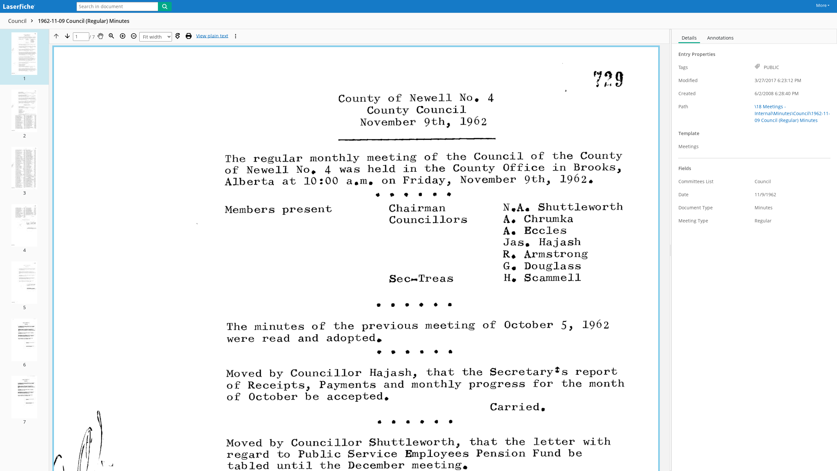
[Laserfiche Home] (34, 7)
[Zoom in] (122, 36)
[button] (24, 57)
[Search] (165, 6)
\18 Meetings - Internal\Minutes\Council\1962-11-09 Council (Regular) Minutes (792, 113)
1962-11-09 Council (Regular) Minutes (83, 21)
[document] (754, 250)
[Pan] (100, 36)
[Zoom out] (133, 36)
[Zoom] (111, 36)
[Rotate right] (177, 36)
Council (18, 21)
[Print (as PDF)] (188, 36)
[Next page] (67, 36)
